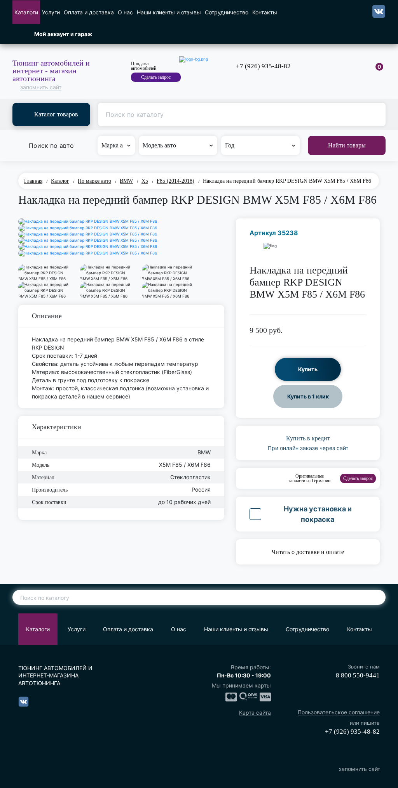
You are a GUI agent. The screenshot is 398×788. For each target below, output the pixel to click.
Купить (308, 369)
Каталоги (26, 12)
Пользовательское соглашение (339, 712)
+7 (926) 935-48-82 (263, 66)
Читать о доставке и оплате (308, 552)
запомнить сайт (40, 87)
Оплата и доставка (89, 12)
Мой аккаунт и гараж (63, 34)
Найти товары (347, 145)
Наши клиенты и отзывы (169, 12)
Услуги (51, 12)
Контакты (264, 12)
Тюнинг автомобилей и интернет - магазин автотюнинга (51, 71)
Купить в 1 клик (308, 396)
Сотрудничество (226, 12)
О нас (125, 12)
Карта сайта (255, 713)
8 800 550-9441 (358, 675)
